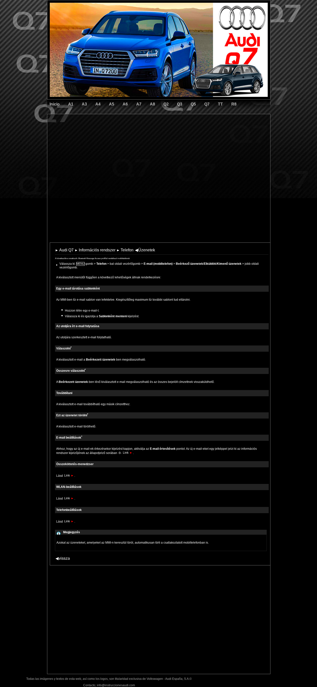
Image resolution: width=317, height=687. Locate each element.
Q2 (166, 104)
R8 (234, 104)
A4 (98, 104)
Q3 (179, 104)
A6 (125, 104)
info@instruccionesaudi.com (116, 685)
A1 (70, 104)
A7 (138, 104)
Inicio (55, 104)
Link (127, 452)
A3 (84, 104)
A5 (111, 104)
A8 (152, 104)
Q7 (207, 104)
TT (220, 104)
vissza (62, 558)
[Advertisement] (124, 135)
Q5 (193, 104)
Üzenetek (145, 250)
